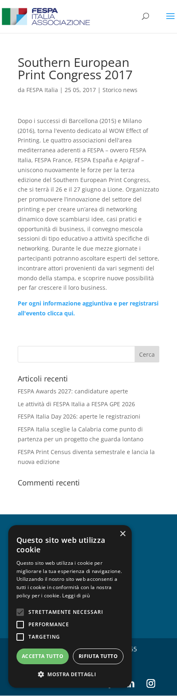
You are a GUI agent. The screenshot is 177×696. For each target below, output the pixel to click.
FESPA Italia (42, 90)
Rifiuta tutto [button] (98, 656)
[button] (69, 674)
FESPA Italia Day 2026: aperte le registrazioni (79, 416)
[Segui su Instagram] (150, 683)
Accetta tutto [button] (42, 656)
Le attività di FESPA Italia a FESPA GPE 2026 (76, 404)
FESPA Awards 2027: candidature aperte (73, 391)
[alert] (70, 606)
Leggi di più (76, 595)
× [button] (122, 534)
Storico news (119, 90)
